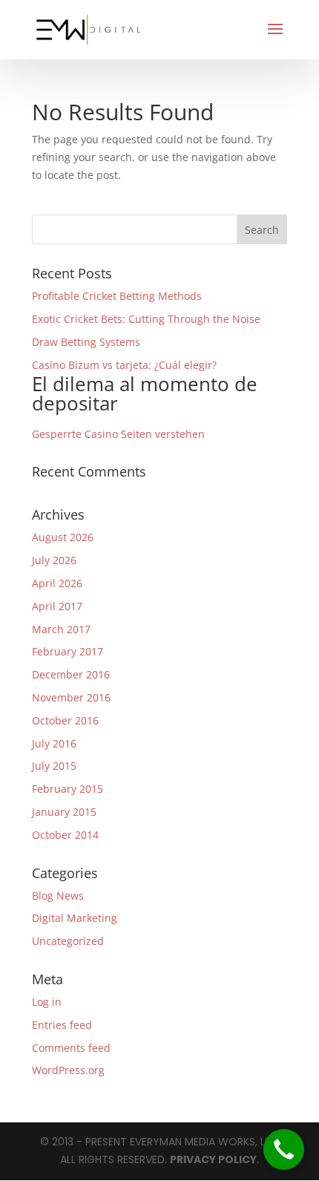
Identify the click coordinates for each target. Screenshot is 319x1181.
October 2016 (65, 720)
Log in (47, 1002)
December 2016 (71, 674)
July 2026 (54, 560)
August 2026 (62, 537)
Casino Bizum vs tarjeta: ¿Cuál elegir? (144, 387)
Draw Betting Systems (86, 342)
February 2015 (67, 789)
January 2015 (64, 812)
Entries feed (62, 1025)
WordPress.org (68, 1070)
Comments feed (71, 1048)
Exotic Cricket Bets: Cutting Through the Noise (146, 319)
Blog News (58, 896)
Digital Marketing (74, 918)
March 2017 (61, 629)
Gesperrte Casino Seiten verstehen (118, 434)
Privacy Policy (213, 1159)
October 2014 (65, 835)
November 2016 (71, 697)
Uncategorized (68, 941)
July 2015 (54, 766)
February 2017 (67, 651)
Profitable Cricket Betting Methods (117, 296)
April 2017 (57, 606)
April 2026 (57, 583)
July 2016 (54, 743)
